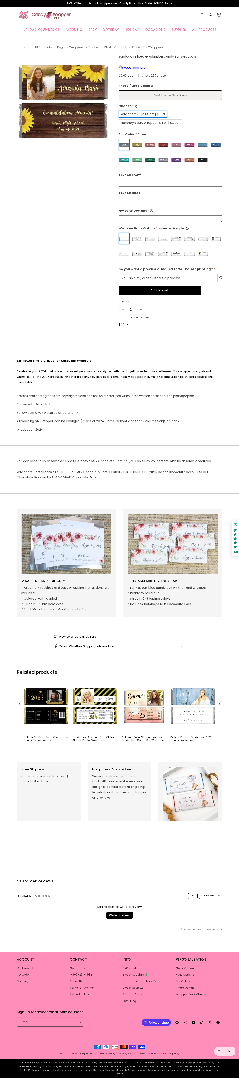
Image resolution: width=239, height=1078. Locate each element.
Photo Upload (185, 987)
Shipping (23, 981)
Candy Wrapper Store (82, 1053)
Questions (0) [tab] (43, 895)
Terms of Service (82, 987)
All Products (43, 47)
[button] (202, 15)
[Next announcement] (221, 3)
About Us (76, 981)
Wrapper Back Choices (192, 994)
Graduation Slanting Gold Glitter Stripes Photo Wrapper (93, 738)
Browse (183, 95)
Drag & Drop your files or (170, 95)
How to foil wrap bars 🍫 (139, 981)
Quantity (124, 301)
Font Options (185, 974)
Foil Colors (183, 981)
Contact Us (78, 968)
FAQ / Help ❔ (132, 968)
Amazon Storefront (136, 994)
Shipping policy (170, 1053)
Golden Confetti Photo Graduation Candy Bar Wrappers (46, 738)
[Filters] (193, 896)
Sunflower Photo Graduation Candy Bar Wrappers (126, 47)
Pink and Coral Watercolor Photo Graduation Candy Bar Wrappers (143, 738)
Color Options (185, 968)
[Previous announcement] (18, 3)
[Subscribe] (80, 1022)
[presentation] (19, 704)
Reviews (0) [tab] (25, 895)
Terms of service (148, 1053)
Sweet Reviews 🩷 (135, 987)
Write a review (119, 915)
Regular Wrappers (70, 47)
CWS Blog (129, 1001)
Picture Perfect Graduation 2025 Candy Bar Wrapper (191, 738)
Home (25, 47)
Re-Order (23, 974)
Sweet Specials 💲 (135, 974)
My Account (25, 968)
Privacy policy (127, 1053)
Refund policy (79, 994)
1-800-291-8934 (81, 974)
